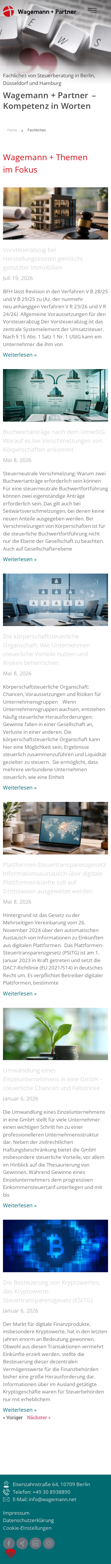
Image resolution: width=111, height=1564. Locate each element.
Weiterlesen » (20, 354)
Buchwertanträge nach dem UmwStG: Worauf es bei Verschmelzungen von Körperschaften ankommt (55, 440)
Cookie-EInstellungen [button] (27, 1527)
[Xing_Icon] (22, 1543)
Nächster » (38, 1417)
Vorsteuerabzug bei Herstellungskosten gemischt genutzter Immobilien (43, 258)
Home (12, 130)
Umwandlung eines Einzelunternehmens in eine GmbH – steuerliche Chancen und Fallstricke (53, 1079)
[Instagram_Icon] (49, 1543)
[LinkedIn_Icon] (35, 1543)
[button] (10, 1553)
